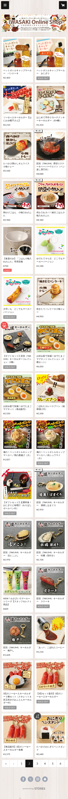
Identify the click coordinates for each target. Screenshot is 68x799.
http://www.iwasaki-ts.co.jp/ (45, 779)
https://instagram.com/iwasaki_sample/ (37, 779)
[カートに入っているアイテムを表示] (63, 5)
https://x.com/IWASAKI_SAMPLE (30, 779)
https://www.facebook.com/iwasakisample (23, 779)
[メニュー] (5, 5)
